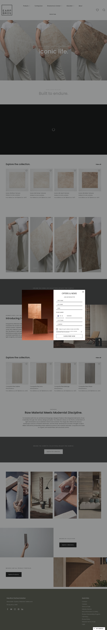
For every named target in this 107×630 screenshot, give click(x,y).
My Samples (99, 628)
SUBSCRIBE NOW (69, 336)
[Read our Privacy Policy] (81, 332)
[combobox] (60, 316)
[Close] (83, 292)
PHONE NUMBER (60, 312)
